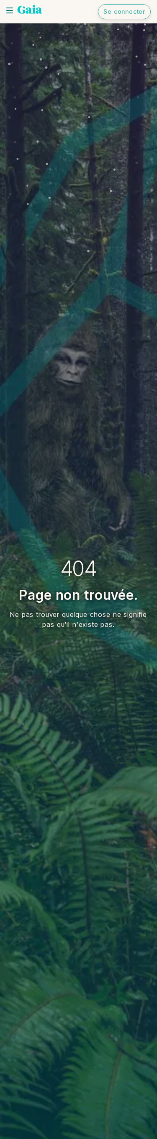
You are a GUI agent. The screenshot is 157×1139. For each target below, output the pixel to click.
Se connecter (124, 11)
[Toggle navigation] (9, 10)
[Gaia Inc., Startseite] (29, 10)
